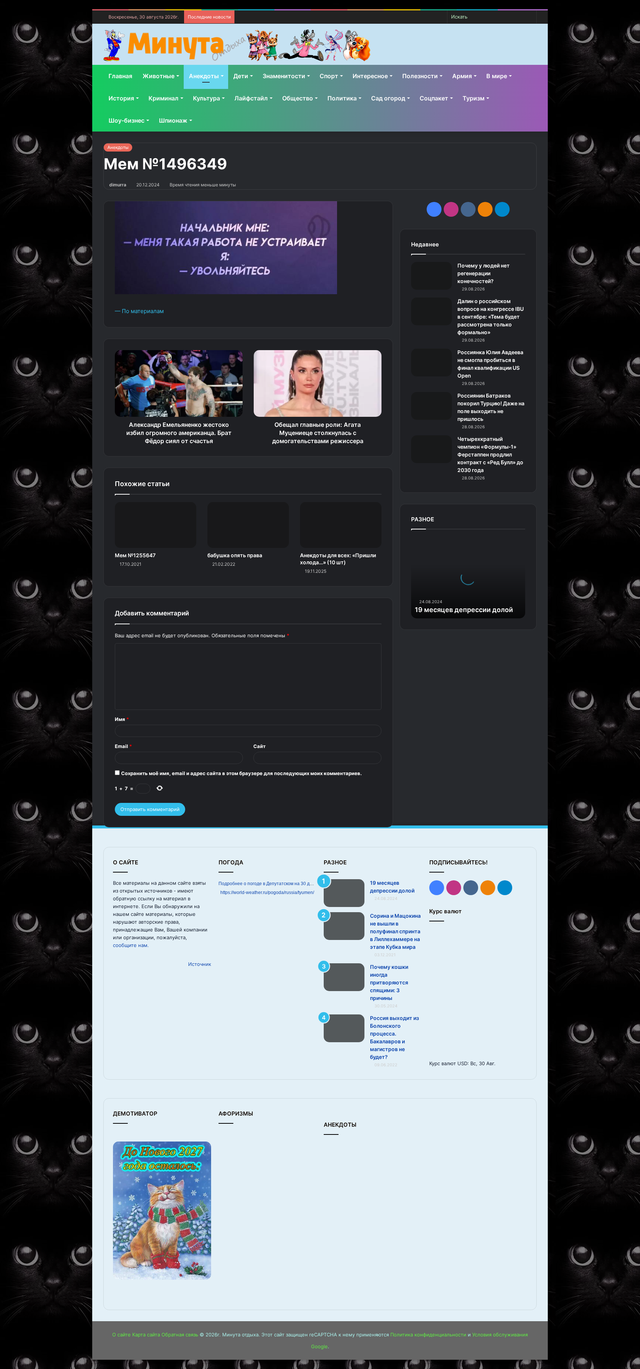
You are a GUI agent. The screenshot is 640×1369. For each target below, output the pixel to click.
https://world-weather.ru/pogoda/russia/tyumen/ (267, 892)
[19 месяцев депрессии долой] (344, 893)
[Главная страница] (236, 45)
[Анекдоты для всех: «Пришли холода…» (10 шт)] (340, 525)
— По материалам (139, 311)
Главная (120, 76)
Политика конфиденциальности (428, 1335)
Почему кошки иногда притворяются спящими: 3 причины (389, 982)
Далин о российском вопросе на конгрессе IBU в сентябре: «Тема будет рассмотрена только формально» (490, 316)
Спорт (329, 76)
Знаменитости (284, 76)
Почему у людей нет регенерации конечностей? (483, 273)
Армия (462, 76)
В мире (496, 76)
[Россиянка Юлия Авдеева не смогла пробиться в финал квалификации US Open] (431, 362)
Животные (158, 76)
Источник (199, 964)
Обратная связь (179, 1335)
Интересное (370, 76)
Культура (206, 98)
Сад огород (388, 98)
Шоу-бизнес (126, 120)
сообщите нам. (131, 945)
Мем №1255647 (135, 555)
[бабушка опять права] (248, 525)
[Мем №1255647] (155, 525)
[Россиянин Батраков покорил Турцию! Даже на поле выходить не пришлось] (431, 406)
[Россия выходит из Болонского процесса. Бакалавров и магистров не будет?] (344, 1028)
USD (462, 1063)
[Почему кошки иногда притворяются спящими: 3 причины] (344, 977)
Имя (122, 719)
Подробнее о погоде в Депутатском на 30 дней (268, 883)
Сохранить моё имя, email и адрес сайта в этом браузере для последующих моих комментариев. (241, 773)
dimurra (117, 184)
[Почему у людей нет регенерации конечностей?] (431, 276)
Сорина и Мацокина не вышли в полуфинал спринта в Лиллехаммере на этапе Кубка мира (395, 931)
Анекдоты (204, 76)
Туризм (473, 98)
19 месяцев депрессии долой (464, 610)
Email (123, 746)
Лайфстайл (251, 98)
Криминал (164, 98)
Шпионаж (173, 120)
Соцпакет (434, 98)
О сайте (121, 1335)
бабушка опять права (234, 555)
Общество (297, 98)
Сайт (259, 746)
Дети (240, 76)
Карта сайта (146, 1335)
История (121, 98)
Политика (342, 98)
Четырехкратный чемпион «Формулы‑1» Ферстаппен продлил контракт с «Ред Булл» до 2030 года (490, 454)
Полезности (420, 76)
